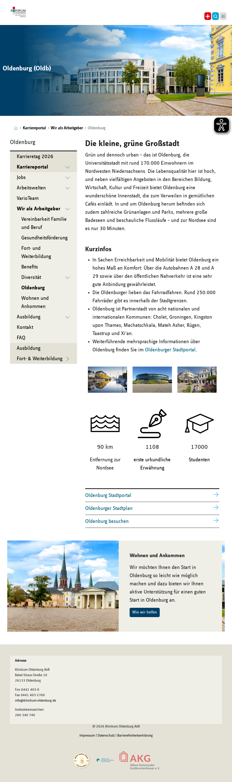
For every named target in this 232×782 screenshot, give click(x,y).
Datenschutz (106, 735)
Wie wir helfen (144, 612)
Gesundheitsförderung (44, 238)
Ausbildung (28, 317)
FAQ (21, 337)
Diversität (31, 277)
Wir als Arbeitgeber (38, 208)
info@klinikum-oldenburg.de (35, 701)
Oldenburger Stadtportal (170, 350)
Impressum (87, 735)
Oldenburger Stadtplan (109, 508)
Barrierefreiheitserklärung (135, 735)
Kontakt (25, 327)
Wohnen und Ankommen (35, 302)
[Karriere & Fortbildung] (16, 128)
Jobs (21, 177)
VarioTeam (28, 198)
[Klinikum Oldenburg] (18, 12)
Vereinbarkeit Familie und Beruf (44, 223)
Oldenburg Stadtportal (108, 495)
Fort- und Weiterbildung (36, 252)
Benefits (29, 267)
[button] (215, 16)
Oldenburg (33, 287)
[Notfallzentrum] (207, 16)
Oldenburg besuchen (107, 521)
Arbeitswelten (31, 188)
